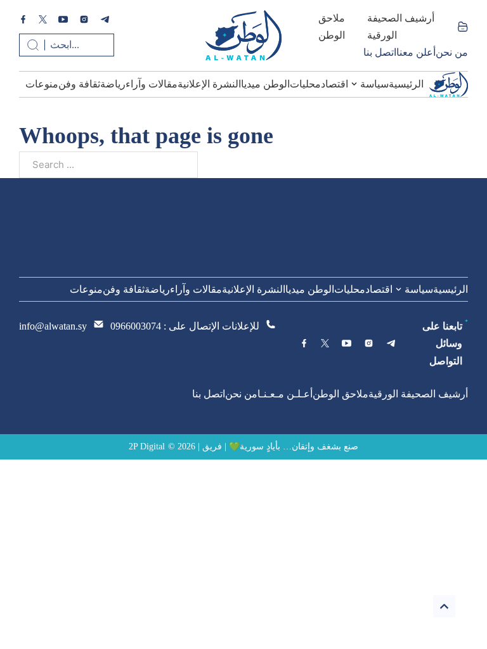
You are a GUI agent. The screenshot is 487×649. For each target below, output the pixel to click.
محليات (305, 84)
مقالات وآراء (152, 84)
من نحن (452, 52)
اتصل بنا (379, 52)
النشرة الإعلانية (209, 84)
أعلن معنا (416, 52)
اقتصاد (334, 84)
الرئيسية (406, 84)
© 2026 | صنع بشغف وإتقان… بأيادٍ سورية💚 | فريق (263, 446)
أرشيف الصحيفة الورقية (400, 27)
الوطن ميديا (265, 84)
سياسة (374, 84)
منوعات (41, 84)
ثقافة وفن (79, 84)
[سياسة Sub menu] (354, 84)
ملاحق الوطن (331, 27)
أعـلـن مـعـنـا (285, 394)
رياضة (113, 84)
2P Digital (147, 446)
